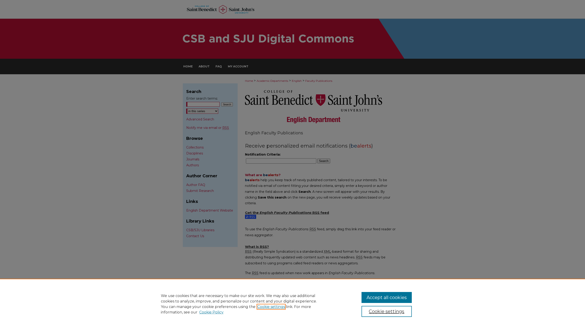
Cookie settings (271, 307)
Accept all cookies (387, 297)
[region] (292, 304)
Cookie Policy (211, 312)
